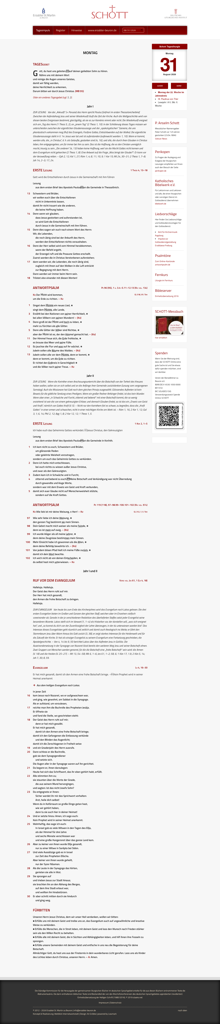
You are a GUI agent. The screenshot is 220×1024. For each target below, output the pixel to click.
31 (169, 63)
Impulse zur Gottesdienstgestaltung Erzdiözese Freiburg (165, 242)
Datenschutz (115, 1002)
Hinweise (76, 30)
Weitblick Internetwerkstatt (66, 1013)
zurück (160, 85)
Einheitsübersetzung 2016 (167, 296)
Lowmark (112, 1013)
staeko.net (137, 997)
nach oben (182, 1010)
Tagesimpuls (43, 30)
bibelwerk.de (160, 203)
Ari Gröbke (91, 1013)
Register (60, 30)
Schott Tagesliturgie (169, 46)
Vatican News (161, 138)
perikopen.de (160, 170)
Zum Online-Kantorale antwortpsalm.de (165, 263)
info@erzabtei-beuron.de (85, 1010)
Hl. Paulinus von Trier (168, 98)
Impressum (104, 1002)
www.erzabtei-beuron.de (102, 30)
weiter (179, 85)
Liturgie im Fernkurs (164, 280)
